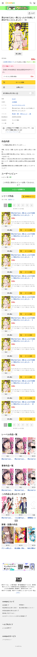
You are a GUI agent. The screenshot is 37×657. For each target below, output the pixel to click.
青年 (18, 114)
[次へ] (31, 205)
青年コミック (23, 114)
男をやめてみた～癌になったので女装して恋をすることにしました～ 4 (23, 277)
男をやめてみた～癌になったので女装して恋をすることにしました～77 (7, 459)
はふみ (14, 98)
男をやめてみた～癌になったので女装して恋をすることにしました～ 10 (23, 403)
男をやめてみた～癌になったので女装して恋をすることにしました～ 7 (23, 340)
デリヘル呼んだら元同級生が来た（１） (7, 548)
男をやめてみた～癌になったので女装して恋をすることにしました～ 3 (23, 256)
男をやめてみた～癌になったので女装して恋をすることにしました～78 (20, 459)
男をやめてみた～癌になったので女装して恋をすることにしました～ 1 (23, 214)
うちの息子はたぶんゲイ (20, 518)
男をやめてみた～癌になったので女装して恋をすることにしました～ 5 (23, 298)
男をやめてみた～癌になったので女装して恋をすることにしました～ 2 (23, 235)
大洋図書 (14, 102)
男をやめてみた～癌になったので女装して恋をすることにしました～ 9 (23, 382)
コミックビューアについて (12, 131)
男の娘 (14, 114)
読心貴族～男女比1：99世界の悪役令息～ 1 (21, 548)
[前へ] (5, 205)
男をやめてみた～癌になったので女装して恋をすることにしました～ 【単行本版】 (7, 518)
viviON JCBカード (9, 62)
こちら (18, 592)
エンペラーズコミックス (18, 105)
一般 (30, 114)
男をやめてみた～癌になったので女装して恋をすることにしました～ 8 (23, 361)
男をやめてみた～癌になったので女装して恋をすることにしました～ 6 (23, 319)
